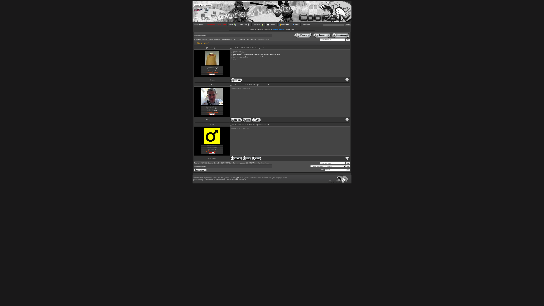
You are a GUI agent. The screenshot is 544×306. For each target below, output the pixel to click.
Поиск (288, 29)
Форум (196, 39)
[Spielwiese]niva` (263, 39)
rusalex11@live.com (239, 179)
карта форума (218, 177)
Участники (267, 29)
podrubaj (212, 85)
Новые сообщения (256, 29)
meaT (212, 125)
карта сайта (208, 177)
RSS (292, 29)
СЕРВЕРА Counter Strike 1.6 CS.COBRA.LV (215, 39)
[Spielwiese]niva (212, 48)
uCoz (203, 181)
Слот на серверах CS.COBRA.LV (244, 39)
